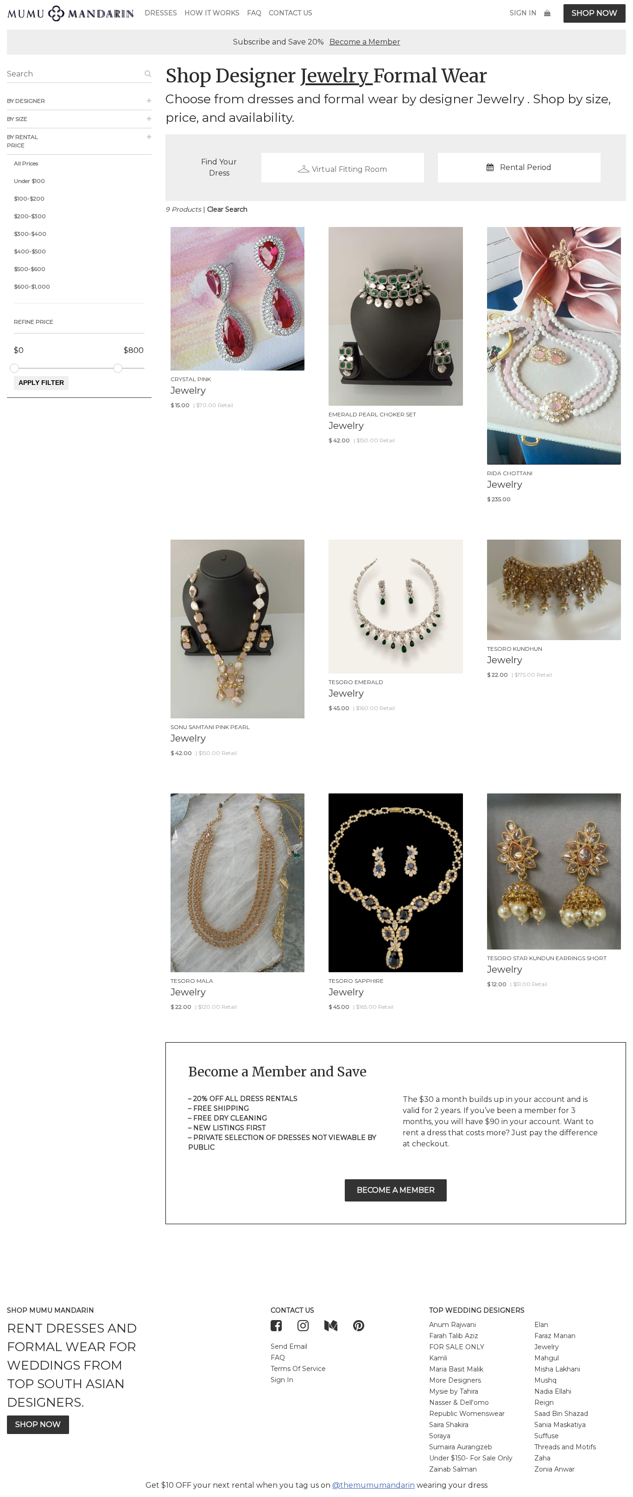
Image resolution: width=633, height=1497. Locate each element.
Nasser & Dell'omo (459, 1402)
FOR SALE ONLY (456, 1347)
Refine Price (33, 321)
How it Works (212, 13)
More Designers (455, 1380)
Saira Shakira (448, 1425)
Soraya (439, 1436)
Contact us (290, 13)
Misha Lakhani (557, 1369)
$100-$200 (29, 198)
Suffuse (546, 1436)
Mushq (545, 1380)
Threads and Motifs (565, 1447)
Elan (541, 1325)
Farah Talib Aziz (453, 1336)
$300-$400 (30, 233)
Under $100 (29, 180)
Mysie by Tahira (453, 1391)
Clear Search (227, 209)
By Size (17, 118)
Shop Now (594, 13)
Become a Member (364, 42)
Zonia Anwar (554, 1469)
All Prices (26, 163)
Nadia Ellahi (552, 1391)
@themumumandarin (373, 1485)
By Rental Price (22, 141)
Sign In (523, 13)
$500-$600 (29, 268)
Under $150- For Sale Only (471, 1458)
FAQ (254, 13)
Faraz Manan (555, 1336)
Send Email (289, 1346)
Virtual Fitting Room (349, 169)
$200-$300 (30, 216)
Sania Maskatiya (560, 1425)
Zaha (542, 1458)
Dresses (161, 13)
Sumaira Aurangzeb (460, 1447)
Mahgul (546, 1358)
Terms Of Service (298, 1369)
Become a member (396, 1190)
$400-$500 (30, 251)
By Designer (26, 100)
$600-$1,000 (32, 286)
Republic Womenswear (467, 1413)
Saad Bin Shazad (561, 1413)
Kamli (438, 1358)
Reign (544, 1402)
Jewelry (546, 1347)
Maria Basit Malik (456, 1369)
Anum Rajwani (452, 1325)
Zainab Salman (453, 1469)
